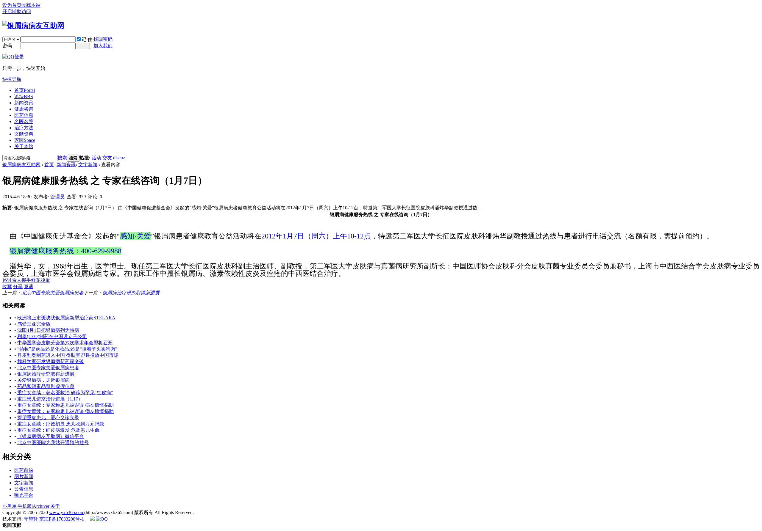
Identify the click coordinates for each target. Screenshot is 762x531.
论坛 (23, 96)
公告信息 (23, 488)
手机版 (25, 506)
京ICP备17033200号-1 (61, 518)
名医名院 (23, 121)
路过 (7, 280)
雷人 (16, 280)
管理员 (57, 196)
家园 (24, 140)
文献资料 (23, 133)
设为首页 (11, 5)
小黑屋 (9, 506)
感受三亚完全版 (34, 323)
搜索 (62, 157)
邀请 (28, 286)
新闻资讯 (23, 102)
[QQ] (102, 518)
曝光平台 (23, 495)
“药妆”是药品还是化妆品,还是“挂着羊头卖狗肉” (67, 348)
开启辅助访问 (16, 11)
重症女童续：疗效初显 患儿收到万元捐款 (60, 423)
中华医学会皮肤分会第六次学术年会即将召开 (65, 342)
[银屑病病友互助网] (33, 25)
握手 (26, 280)
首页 (24, 90)
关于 (55, 506)
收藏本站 (30, 5)
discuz (119, 157)
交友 (107, 157)
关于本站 (23, 146)
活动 (96, 157)
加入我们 (103, 45)
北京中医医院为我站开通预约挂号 (53, 442)
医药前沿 (23, 470)
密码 (7, 45)
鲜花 (35, 280)
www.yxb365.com (66, 512)
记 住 (87, 39)
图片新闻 (23, 476)
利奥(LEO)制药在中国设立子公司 (52, 336)
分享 (18, 286)
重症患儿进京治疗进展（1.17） (50, 398)
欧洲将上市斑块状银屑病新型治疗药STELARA (66, 317)
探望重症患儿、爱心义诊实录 (48, 417)
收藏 (7, 286)
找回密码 (103, 39)
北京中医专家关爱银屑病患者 (52, 292)
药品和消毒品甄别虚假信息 (45, 386)
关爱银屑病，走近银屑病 (43, 380)
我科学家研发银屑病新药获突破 (50, 361)
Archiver (41, 506)
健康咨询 (23, 108)
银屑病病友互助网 (21, 164)
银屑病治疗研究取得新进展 (131, 292)
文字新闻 (87, 164)
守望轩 (31, 518)
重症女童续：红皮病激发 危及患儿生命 (58, 430)
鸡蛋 (45, 280)
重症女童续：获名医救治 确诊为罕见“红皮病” (65, 392)
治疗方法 (23, 127)
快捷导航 (11, 79)
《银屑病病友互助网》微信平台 (50, 436)
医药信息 (23, 115)
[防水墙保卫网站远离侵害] (92, 518)
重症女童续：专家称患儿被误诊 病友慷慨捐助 (65, 405)
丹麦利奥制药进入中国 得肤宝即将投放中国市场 (67, 355)
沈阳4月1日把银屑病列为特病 (48, 330)
